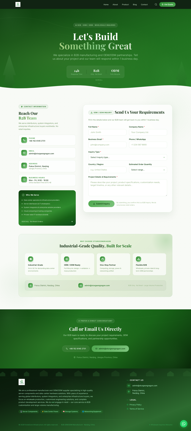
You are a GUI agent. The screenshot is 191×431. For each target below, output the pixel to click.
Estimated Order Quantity (140, 164)
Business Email (95, 139)
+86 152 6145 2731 (77, 348)
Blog (135, 4)
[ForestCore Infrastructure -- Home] (17, 4)
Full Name (93, 127)
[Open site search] (156, 4)
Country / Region (96, 164)
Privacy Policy (135, 405)
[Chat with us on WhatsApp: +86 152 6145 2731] (183, 423)
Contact (144, 4)
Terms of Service (137, 409)
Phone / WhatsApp (137, 139)
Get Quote (168, 4)
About (115, 4)
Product (125, 4)
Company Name (137, 127)
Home (106, 4)
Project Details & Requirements (103, 177)
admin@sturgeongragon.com (97, 285)
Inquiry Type (94, 152)
